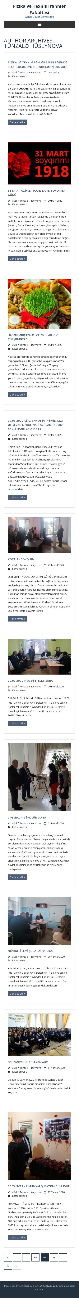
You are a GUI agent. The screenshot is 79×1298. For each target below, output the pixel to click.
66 (35, 1257)
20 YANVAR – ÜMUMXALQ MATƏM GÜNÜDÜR (39, 1186)
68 (54, 1257)
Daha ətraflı (17, 122)
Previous (8, 1258)
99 (8, 1265)
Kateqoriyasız (19, 76)
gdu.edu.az (51, 1285)
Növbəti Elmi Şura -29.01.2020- (31, 951)
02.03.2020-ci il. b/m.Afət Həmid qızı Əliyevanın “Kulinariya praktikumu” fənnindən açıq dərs (35, 425)
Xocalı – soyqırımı (21, 559)
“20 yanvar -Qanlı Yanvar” (28, 1062)
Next (17, 1266)
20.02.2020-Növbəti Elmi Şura (30, 680)
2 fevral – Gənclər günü (27, 817)
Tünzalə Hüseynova (30, 72)
